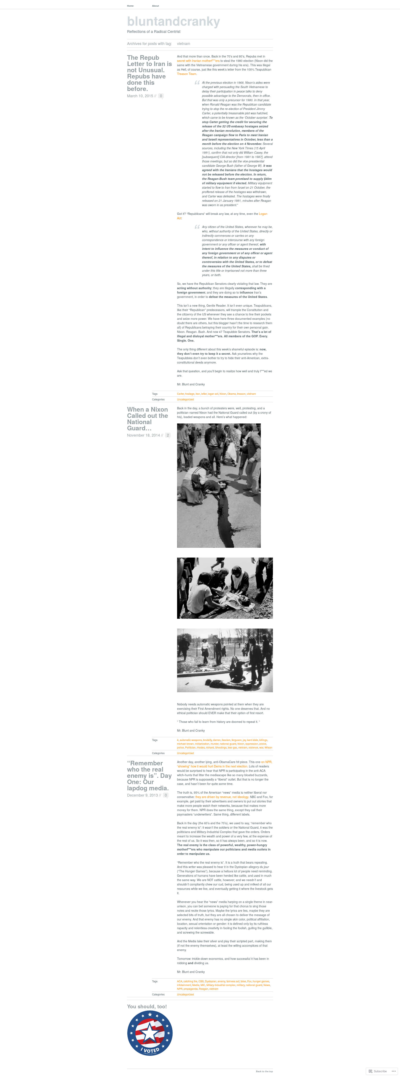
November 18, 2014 (143, 435)
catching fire (190, 981)
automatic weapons (191, 740)
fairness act (232, 981)
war (261, 747)
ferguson (237, 740)
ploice (262, 743)
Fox (249, 981)
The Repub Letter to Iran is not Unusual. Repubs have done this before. (149, 73)
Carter (180, 393)
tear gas (232, 747)
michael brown (185, 743)
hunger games (261, 981)
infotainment (184, 985)
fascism (226, 740)
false (243, 981)
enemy (221, 981)
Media (195, 985)
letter (204, 393)
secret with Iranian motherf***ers (198, 61)
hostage (189, 393)
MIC (203, 985)
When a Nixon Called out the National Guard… (147, 418)
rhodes (201, 747)
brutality (207, 740)
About (155, 5)
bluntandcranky (173, 20)
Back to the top (264, 1071)
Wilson (268, 747)
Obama (232, 393)
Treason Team (186, 74)
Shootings (221, 747)
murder (215, 743)
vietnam (251, 393)
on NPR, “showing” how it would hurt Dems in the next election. (224, 764)
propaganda (191, 988)
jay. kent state (250, 740)
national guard (228, 743)
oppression (251, 743)
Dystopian (210, 981)
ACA (179, 981)
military (241, 985)
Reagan (203, 988)
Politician (190, 747)
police (180, 747)
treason (241, 393)
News (267, 985)
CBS (201, 981)
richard (210, 747)
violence (253, 747)
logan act (213, 393)
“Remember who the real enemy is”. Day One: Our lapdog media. (149, 775)
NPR (179, 988)
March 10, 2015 (140, 95)
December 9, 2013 (142, 795)
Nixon (223, 393)
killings (263, 740)
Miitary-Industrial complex (220, 985)
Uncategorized (185, 399)
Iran (198, 393)
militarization (202, 743)
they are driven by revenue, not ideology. (222, 797)
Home (130, 5)
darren (217, 740)
